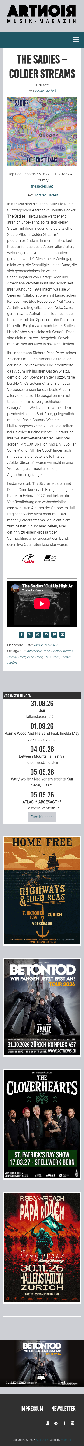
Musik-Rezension (46, 645)
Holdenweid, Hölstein (42, 755)
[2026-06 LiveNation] (42, 943)
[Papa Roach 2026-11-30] (42, 1300)
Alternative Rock (38, 651)
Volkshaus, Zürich (42, 732)
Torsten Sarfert (46, 195)
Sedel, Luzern (42, 778)
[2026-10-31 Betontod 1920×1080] (42, 1386)
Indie (30, 657)
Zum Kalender (42, 817)
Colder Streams (62, 651)
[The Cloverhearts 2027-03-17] (42, 1177)
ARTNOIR (42, 1440)
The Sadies (51, 657)
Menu (76, 40)
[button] (21, 635)
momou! (66, 1440)
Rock (38, 657)
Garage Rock (16, 657)
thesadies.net (42, 186)
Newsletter (63, 1408)
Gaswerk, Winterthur (42, 800)
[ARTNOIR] (42, 20)
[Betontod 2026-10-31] (42, 1053)
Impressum (32, 1408)
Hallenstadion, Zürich (42, 709)
